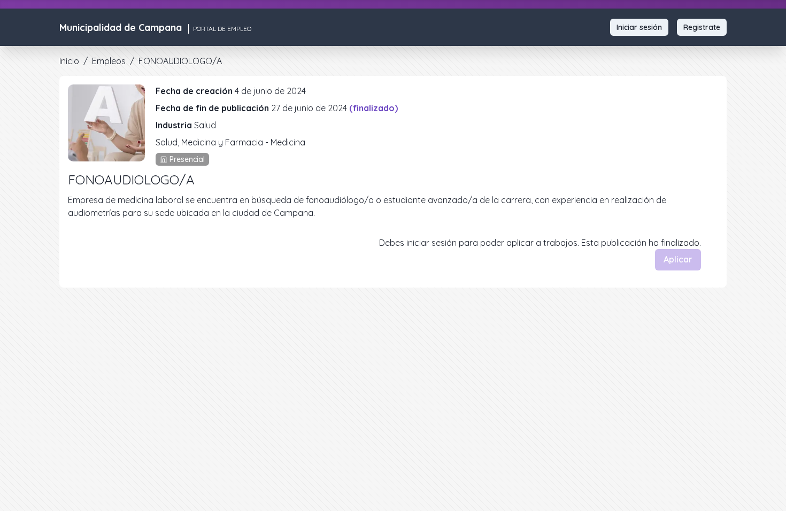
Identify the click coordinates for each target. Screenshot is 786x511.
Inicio (69, 61)
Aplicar (678, 259)
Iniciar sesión (639, 27)
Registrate (701, 27)
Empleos (109, 61)
